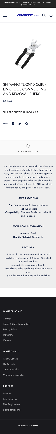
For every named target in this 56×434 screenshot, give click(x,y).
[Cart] (51, 15)
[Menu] (5, 15)
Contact (7, 318)
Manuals (7, 393)
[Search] (43, 15)
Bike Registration (11, 404)
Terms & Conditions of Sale (16, 324)
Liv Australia (9, 364)
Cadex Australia (11, 369)
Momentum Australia (13, 375)
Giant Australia (10, 358)
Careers (7, 340)
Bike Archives (10, 399)
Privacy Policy (10, 329)
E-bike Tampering (12, 409)
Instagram (8, 334)
